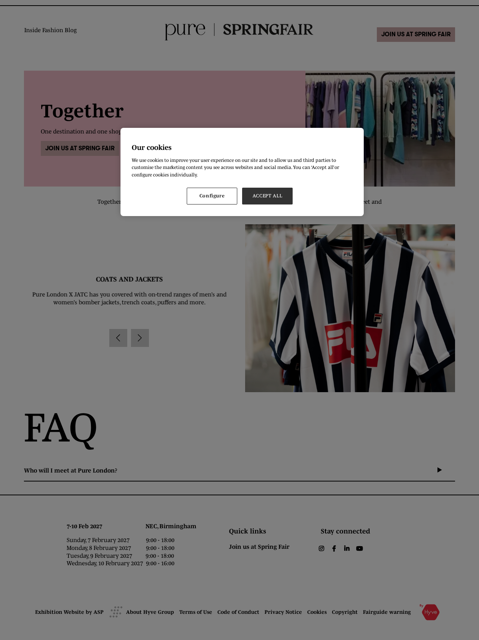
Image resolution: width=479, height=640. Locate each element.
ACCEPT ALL (268, 196)
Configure (212, 196)
